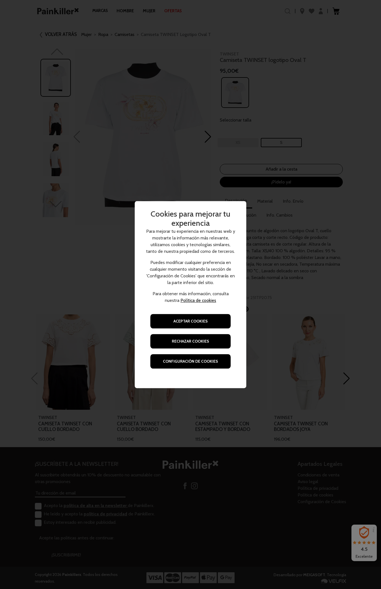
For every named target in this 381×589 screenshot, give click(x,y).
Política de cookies (198, 300)
